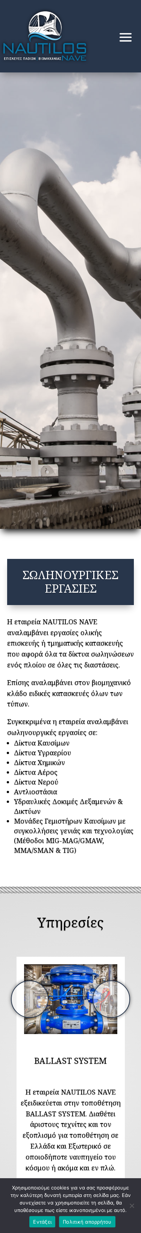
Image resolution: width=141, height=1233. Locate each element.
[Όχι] (131, 1205)
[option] (71, 999)
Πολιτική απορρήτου (87, 1222)
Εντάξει (42, 1222)
